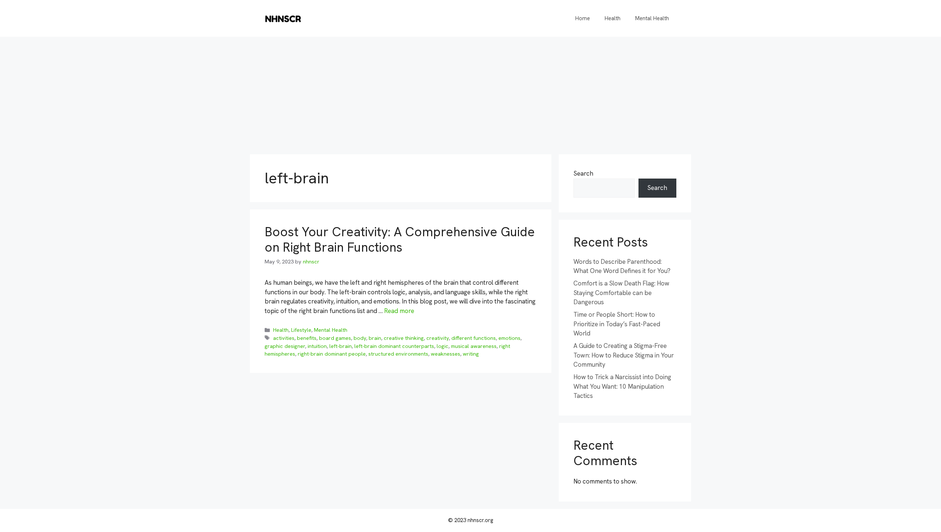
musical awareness (474, 346)
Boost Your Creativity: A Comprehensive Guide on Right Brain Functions (400, 239)
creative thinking (404, 338)
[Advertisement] (470, 91)
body (360, 338)
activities (283, 338)
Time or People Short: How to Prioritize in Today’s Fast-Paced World (616, 323)
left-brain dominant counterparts (394, 346)
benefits (306, 338)
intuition (317, 346)
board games (335, 338)
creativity (437, 338)
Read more (399, 311)
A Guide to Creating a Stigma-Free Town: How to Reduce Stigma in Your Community (623, 355)
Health (612, 18)
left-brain (340, 346)
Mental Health (652, 18)
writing (471, 354)
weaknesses (445, 354)
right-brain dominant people (332, 354)
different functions (473, 338)
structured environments (398, 354)
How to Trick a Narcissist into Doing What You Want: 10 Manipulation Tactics (622, 386)
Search (583, 173)
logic (442, 346)
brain (375, 338)
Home (582, 18)
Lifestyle (301, 330)
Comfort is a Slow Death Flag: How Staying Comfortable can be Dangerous (621, 292)
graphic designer (285, 346)
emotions (509, 338)
